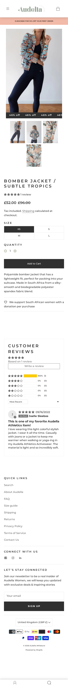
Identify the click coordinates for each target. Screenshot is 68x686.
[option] (34, 21)
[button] (11, 71)
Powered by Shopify (34, 650)
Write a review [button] (34, 366)
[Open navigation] (10, 9)
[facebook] (5, 558)
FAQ (7, 498)
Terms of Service (15, 533)
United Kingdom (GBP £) (33, 622)
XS (18, 229)
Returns (9, 519)
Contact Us (11, 539)
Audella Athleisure (37, 646)
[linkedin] (20, 558)
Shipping (28, 211)
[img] (26, 412)
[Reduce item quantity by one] (5, 251)
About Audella (13, 492)
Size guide (11, 505)
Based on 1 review (20, 361)
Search (8, 485)
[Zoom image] (34, 71)
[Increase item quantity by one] (15, 251)
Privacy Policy (13, 526)
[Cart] (58, 8)
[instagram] (13, 558)
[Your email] (34, 596)
